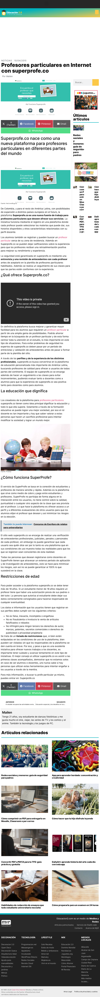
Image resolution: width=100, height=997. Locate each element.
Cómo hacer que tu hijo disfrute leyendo (72, 818)
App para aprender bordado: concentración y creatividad (75, 776)
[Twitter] (97, 5)
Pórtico (4, 976)
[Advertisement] (50, 37)
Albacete (85, 947)
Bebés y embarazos (49, 951)
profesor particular (57, 330)
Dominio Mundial (68, 947)
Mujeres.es (45, 960)
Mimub (4, 973)
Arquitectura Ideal (9, 954)
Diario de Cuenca (88, 966)
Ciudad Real (86, 962)
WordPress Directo (29, 957)
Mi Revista (65, 969)
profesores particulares (52, 400)
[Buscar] (95, 82)
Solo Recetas (46, 944)
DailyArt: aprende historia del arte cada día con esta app (73, 863)
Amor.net (45, 954)
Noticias (6, 60)
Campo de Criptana (89, 959)
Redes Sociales (27, 960)
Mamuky (45, 957)
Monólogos (66, 957)
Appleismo (25, 951)
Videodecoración (8, 957)
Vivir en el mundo (48, 963)
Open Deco (6, 947)
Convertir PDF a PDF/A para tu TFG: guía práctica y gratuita (21, 863)
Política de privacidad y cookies (86, 992)
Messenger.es (27, 947)
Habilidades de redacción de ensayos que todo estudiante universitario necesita (22, 906)
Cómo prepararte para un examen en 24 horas (75, 905)
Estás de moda (47, 947)
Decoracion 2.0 (7, 944)
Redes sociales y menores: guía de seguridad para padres (79, 145)
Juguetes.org (67, 954)
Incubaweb (26, 954)
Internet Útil (26, 966)
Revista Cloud (27, 963)
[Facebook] (97, 3)
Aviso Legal (68, 992)
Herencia (85, 975)
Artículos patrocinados (64, 925)
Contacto (78, 928)
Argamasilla (86, 956)
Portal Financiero (68, 966)
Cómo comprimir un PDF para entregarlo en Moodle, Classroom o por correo (23, 819)
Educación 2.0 (67, 944)
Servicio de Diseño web (87, 925)
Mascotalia (65, 960)
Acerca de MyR (92, 928)
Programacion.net (28, 944)
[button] (46, 3)
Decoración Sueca (9, 951)
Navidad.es (66, 951)
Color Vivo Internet (18, 990)
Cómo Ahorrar (67, 963)
